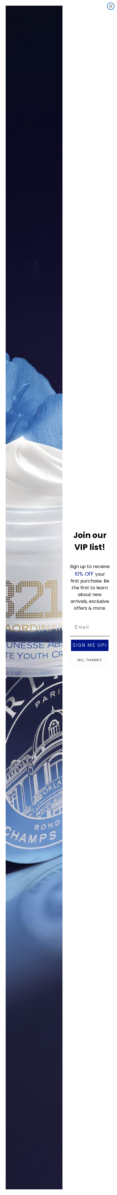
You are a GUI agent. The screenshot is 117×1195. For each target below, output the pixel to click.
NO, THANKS (90, 660)
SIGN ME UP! (90, 645)
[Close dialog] (110, 6)
